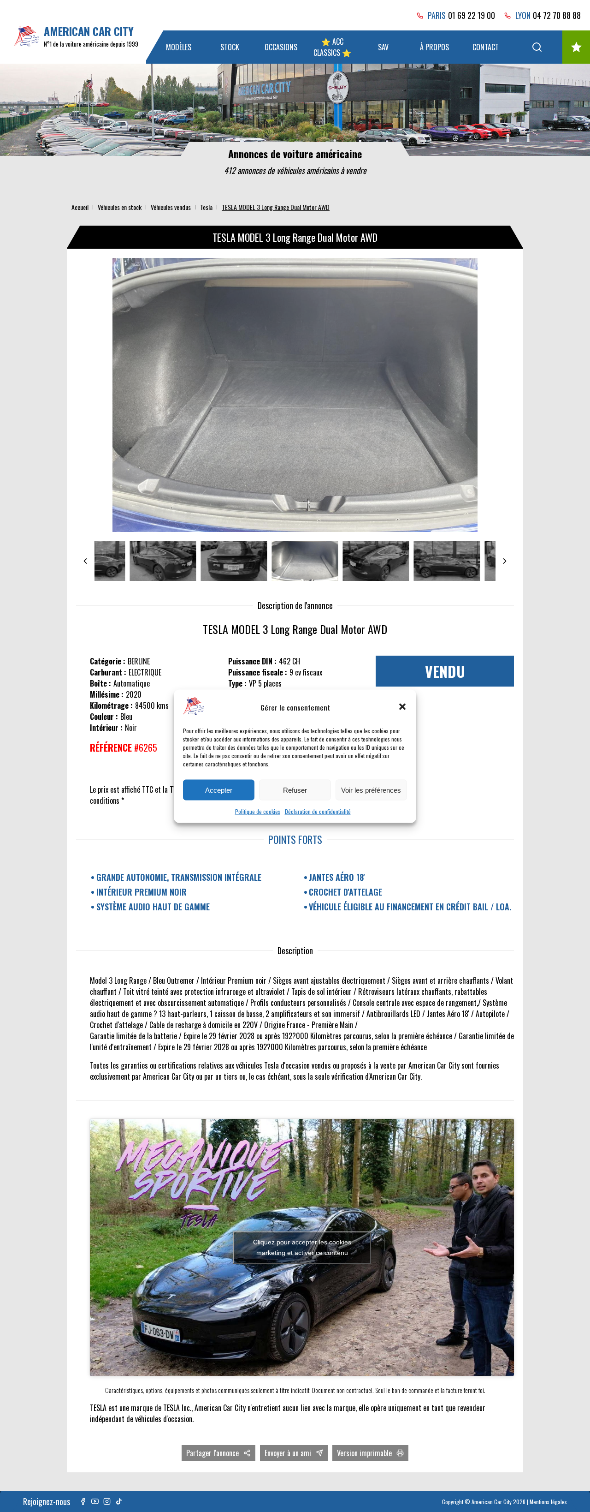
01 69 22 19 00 (471, 15)
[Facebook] (83, 1501)
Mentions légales (548, 1502)
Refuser (295, 790)
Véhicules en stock (120, 207)
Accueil (79, 207)
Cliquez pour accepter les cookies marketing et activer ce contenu (302, 1247)
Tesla (206, 207)
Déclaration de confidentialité (318, 811)
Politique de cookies (257, 811)
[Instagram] (107, 1501)
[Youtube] (95, 1501)
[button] (402, 706)
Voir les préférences (371, 790)
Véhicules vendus (171, 207)
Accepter (218, 790)
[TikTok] (119, 1501)
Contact (485, 47)
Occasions (281, 47)
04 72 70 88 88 (557, 15)
